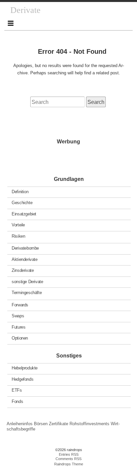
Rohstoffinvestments (89, 423)
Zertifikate (58, 423)
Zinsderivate (23, 270)
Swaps (18, 315)
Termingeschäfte (27, 292)
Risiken (18, 235)
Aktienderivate (25, 259)
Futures (18, 326)
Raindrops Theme (68, 464)
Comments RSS (68, 459)
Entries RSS (68, 454)
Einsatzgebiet (24, 213)
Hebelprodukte (25, 367)
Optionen (20, 338)
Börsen (41, 423)
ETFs (17, 390)
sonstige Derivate (27, 281)
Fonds (17, 401)
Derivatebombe (25, 248)
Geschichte (22, 202)
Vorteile (18, 224)
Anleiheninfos (20, 423)
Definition (20, 191)
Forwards (20, 304)
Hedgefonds (22, 379)
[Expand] (10, 23)
